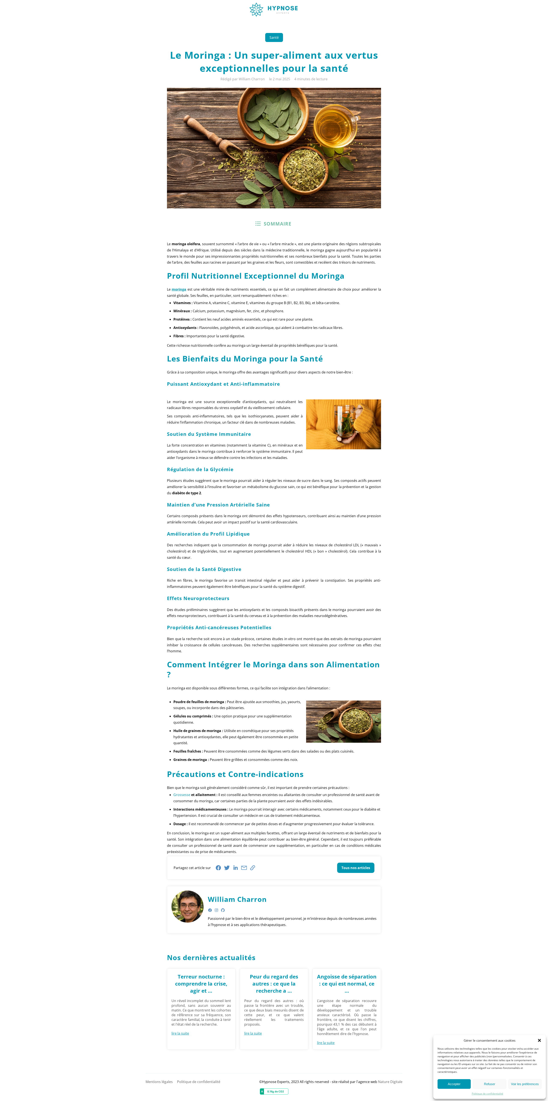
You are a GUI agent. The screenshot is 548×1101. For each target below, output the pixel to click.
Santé (274, 37)
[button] (539, 1040)
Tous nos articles (355, 867)
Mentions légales (159, 1081)
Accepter (454, 1084)
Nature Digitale (390, 1081)
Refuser (489, 1084)
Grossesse (181, 794)
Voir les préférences (525, 1084)
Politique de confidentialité (487, 1093)
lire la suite (180, 1033)
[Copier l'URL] (252, 868)
